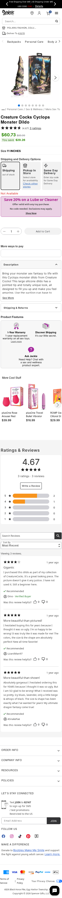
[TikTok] (20, 836)
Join (53, 821)
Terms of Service (4, 880)
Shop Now (31, 213)
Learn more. (52, 854)
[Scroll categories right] (59, 41)
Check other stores (30, 185)
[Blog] (36, 836)
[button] (31, 74)
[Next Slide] (55, 77)
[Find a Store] (32, 13)
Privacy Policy (20, 880)
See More (8, 297)
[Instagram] (12, 836)
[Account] (39, 13)
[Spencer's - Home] (8, 13)
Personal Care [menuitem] (34, 41)
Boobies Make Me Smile (28, 850)
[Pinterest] (28, 836)
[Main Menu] (56, 13)
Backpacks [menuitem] (14, 41)
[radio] (10, 176)
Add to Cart (43, 231)
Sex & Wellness (34, 109)
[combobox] (31, 21)
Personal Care (15, 109)
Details (39, 6)
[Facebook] (3, 836)
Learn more (16, 341)
